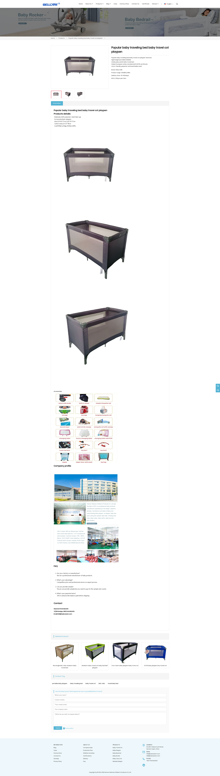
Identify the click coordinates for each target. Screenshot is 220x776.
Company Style (87, 747)
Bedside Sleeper (117, 761)
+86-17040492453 (151, 761)
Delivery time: (115, 75)
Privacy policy (69, 728)
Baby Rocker (116, 756)
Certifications (87, 756)
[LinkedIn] (143, 765)
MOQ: (113, 78)
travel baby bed (113, 683)
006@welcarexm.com (153, 754)
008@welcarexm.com (153, 756)
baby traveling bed (76, 683)
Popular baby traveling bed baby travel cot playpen (85, 38)
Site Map (56, 758)
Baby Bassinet (117, 753)
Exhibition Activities (89, 753)
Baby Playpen (117, 750)
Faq (84, 761)
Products (62, 38)
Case (55, 750)
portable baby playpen (59, 683)
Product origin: (116, 73)
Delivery (85, 758)
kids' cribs (102, 683)
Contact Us (57, 756)
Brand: (113, 70)
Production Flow (88, 750)
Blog (55, 747)
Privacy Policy (58, 761)
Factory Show (58, 753)
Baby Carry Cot (117, 758)
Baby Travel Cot (117, 747)
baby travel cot (91, 683)
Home (53, 38)
